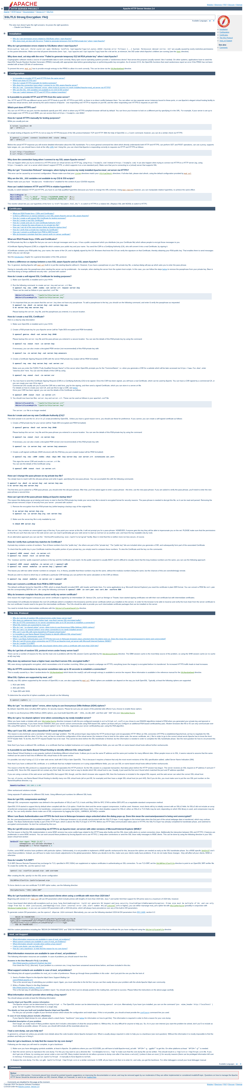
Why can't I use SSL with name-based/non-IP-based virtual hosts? (39, 632)
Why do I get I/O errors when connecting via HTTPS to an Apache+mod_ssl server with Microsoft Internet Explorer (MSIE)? (62, 641)
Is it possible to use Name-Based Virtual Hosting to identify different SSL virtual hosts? (47, 634)
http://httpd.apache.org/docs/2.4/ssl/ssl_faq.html (32, 963)
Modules (210, 5)
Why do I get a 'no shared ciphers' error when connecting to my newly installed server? (47, 629)
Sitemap (239, 5)
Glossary (231, 5)
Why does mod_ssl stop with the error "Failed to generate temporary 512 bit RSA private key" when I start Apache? (59, 41)
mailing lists (91, 1077)
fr (214, 21)
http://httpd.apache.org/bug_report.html (28, 988)
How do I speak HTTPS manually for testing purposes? (35, 83)
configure (144, 1013)
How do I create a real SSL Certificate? (28, 220)
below (164, 269)
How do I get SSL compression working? (29, 636)
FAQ (225, 5)
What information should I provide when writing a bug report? (37, 944)
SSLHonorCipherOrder (17, 908)
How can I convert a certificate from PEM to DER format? (35, 232)
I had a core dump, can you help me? (28, 946)
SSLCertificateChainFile (67, 608)
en (209, 21)
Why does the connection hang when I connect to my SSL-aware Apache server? (45, 85)
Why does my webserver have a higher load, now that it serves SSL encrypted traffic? (47, 620)
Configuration (224, 32)
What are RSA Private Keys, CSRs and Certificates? (33, 213)
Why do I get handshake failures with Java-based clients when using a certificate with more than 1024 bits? (56, 646)
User (179, 52)
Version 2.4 (40, 12)
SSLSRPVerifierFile (165, 863)
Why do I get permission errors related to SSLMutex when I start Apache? (42, 39)
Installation (224, 29)
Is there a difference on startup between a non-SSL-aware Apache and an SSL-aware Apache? (51, 216)
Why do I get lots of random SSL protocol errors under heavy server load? (42, 618)
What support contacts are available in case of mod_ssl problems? (39, 942)
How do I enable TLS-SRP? (24, 643)
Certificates (224, 35)
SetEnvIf (206, 851)
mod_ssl (28, 69)
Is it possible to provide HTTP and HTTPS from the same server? (39, 78)
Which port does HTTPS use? (25, 80)
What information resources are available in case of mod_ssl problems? (41, 939)
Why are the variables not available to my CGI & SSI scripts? (41, 90)
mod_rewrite (128, 190)
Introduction (19, 257)
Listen (78, 173)
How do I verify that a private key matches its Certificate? (35, 230)
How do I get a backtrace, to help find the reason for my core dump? (40, 949)
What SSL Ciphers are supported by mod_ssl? (31, 625)
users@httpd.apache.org (23, 980)
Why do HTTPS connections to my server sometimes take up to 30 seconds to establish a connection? (54, 623)
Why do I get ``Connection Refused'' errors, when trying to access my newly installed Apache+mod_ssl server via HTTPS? (62, 87)
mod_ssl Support (226, 41)
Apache (6, 12)
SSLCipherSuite (128, 713)
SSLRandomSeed (117, 69)
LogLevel (111, 906)
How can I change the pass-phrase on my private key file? (36, 225)
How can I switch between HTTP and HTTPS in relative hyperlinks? (40, 92)
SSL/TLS (50, 12)
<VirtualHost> (105, 173)
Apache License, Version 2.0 (28, 1087)
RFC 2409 (141, 912)
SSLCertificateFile (155, 930)
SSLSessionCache (110, 654)
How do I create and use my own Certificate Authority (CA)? (36, 223)
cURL (52, 147)
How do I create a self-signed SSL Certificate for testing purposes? (39, 218)
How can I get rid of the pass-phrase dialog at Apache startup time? (40, 227)
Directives (218, 5)
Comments (224, 48)
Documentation (28, 12)
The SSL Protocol (226, 38)
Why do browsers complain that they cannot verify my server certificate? (42, 234)
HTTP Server (16, 12)
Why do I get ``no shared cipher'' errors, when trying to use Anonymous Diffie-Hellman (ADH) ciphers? (54, 627)
